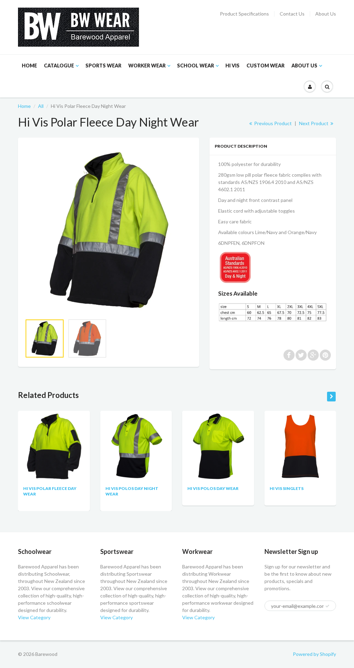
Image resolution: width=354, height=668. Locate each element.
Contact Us (292, 14)
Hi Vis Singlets (287, 488)
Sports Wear (103, 65)
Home (29, 65)
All (41, 106)
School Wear (195, 65)
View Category (34, 617)
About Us (325, 14)
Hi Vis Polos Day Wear (213, 488)
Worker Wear (147, 65)
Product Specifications (244, 14)
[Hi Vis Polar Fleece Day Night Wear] (108, 230)
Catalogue (59, 65)
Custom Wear (265, 65)
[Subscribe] (327, 606)
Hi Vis (232, 65)
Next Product (314, 123)
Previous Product (272, 123)
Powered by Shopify (314, 654)
